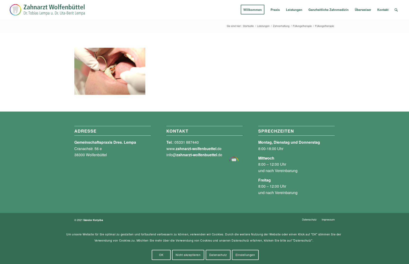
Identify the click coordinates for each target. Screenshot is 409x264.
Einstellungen (245, 255)
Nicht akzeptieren (188, 255)
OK (161, 255)
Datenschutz (218, 255)
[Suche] (396, 9)
